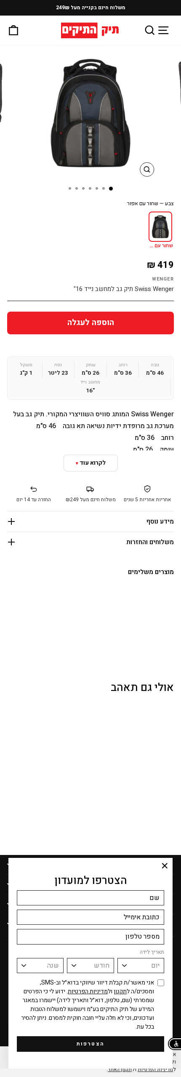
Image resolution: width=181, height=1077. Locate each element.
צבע (150, 203)
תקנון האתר (120, 1069)
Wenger (163, 279)
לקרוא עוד (93, 462)
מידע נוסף (160, 521)
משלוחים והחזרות (150, 542)
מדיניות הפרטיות (88, 991)
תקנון (120, 991)
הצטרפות (91, 1044)
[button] (174, 1043)
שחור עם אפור (160, 246)
